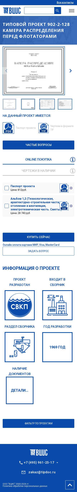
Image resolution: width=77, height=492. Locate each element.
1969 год (57, 347)
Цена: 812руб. (23, 187)
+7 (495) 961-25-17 (39, 462)
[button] (70, 70)
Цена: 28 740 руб (36, 205)
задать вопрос (38, 251)
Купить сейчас (38, 237)
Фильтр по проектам (38, 423)
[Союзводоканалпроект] (20, 305)
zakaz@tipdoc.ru (42, 472)
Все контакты (65, 2)
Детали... (19, 390)
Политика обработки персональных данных (25, 486)
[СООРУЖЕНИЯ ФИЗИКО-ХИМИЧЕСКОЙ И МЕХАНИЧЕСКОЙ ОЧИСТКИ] (20, 347)
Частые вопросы (39, 145)
